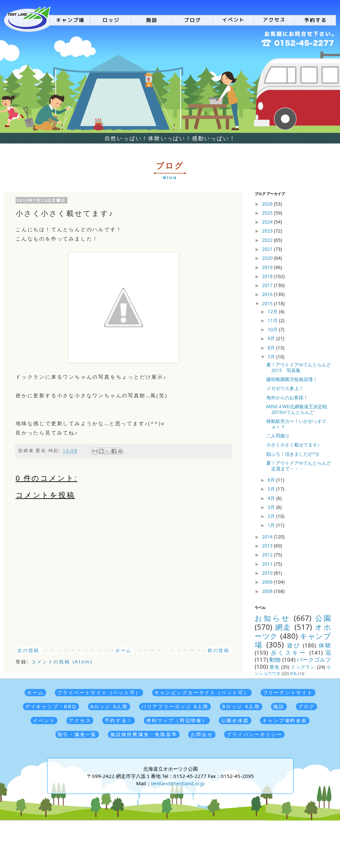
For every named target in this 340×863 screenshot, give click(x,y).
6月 (272, 480)
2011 (268, 564)
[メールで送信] (95, 451)
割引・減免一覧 (77, 734)
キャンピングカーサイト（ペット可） (201, 692)
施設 (279, 706)
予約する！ (118, 720)
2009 (268, 582)
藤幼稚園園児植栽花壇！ (291, 379)
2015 (268, 303)
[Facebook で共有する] (114, 451)
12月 (273, 311)
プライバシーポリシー (254, 734)
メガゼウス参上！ (284, 388)
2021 (268, 249)
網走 (283, 627)
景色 (275, 667)
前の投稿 (219, 650)
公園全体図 (235, 720)
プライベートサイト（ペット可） (99, 692)
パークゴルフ (314, 659)
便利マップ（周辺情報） (177, 720)
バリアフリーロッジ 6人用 (175, 706)
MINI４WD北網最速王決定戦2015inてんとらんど (296, 409)
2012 (268, 554)
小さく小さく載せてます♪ (293, 444)
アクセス (80, 720)
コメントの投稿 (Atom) (61, 661)
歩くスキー (289, 652)
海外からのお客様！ (287, 397)
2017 (268, 285)
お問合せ (202, 734)
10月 (273, 329)
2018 (268, 276)
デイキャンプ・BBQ (51, 706)
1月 (272, 525)
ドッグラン (303, 667)
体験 (325, 645)
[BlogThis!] (101, 451)
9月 (272, 338)
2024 (268, 222)
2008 (268, 591)
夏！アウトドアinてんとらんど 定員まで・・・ (301, 466)
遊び (293, 645)
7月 (272, 356)
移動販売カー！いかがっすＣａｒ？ (296, 424)
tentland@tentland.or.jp (178, 783)
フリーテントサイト (288, 692)
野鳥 (293, 673)
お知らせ (273, 618)
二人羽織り (278, 435)
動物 (275, 659)
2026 (268, 204)
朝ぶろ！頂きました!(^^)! (292, 454)
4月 (272, 498)
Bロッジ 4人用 (241, 706)
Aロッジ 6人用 (109, 706)
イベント (44, 720)
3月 (272, 507)
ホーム (123, 650)
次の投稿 (28, 650)
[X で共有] (107, 451)
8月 (272, 347)
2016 (268, 294)
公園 (323, 618)
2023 (268, 231)
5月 (272, 489)
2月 (272, 516)
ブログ (306, 706)
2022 (268, 240)
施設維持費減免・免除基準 (143, 734)
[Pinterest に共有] (120, 451)
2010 (268, 573)
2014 (268, 536)
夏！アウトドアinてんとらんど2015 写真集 (298, 367)
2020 (268, 258)
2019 (268, 267)
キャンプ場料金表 (284, 720)
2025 (268, 213)
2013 (268, 545)
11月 (273, 320)
